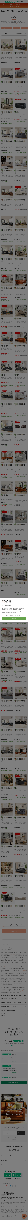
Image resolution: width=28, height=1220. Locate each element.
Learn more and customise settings (14, 615)
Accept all (14, 618)
